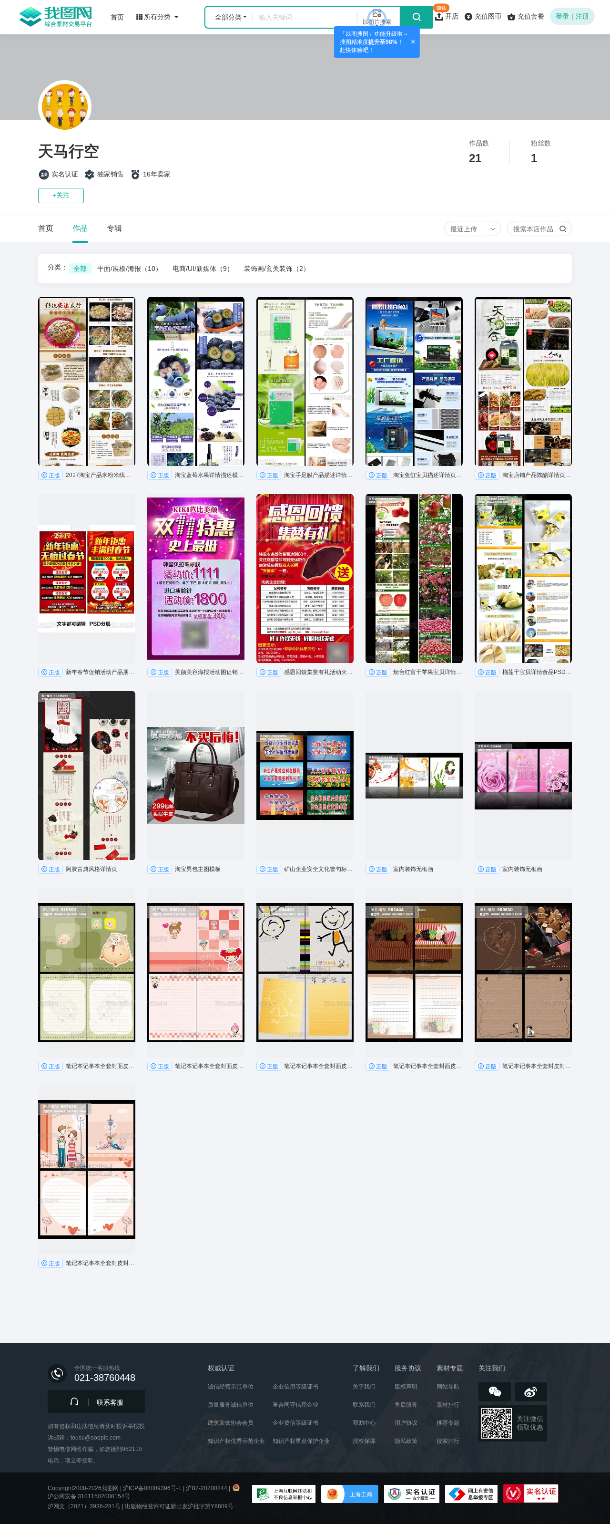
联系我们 (364, 1404)
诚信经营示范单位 (231, 1386)
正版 (54, 475)
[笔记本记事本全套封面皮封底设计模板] (86, 972)
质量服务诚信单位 (231, 1404)
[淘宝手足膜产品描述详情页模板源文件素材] (305, 382)
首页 (45, 228)
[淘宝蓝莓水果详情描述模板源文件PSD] (195, 382)
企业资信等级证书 (295, 1423)
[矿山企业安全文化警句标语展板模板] (305, 775)
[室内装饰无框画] (414, 775)
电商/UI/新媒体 (203, 268)
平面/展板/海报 (129, 268)
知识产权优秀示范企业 (236, 1441)
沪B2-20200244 (206, 1488)
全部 (80, 268)
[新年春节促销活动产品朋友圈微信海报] (86, 579)
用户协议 (406, 1423)
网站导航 (448, 1386)
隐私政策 (406, 1441)
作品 (80, 228)
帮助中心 (364, 1423)
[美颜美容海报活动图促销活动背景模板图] (195, 579)
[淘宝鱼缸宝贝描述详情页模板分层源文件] (414, 382)
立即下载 (86, 459)
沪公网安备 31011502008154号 (89, 1496)
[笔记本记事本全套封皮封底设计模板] (523, 972)
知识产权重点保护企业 (301, 1441)
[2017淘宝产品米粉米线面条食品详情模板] (86, 382)
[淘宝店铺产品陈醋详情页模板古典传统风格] (523, 382)
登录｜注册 (572, 16)
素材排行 (448, 1404)
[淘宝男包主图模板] (195, 775)
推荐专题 (448, 1423)
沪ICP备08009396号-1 (152, 1488)
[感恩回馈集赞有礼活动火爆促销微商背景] (305, 579)
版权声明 (406, 1386)
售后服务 (406, 1404)
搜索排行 (448, 1441)
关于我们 (364, 1386)
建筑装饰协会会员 (231, 1423)
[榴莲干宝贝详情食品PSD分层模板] (523, 579)
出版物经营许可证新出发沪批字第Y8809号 (179, 1506)
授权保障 (364, 1441)
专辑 (114, 228)
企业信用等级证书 (295, 1386)
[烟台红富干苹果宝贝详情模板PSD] (414, 579)
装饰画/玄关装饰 (277, 268)
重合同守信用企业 (295, 1404)
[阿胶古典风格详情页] (86, 775)
